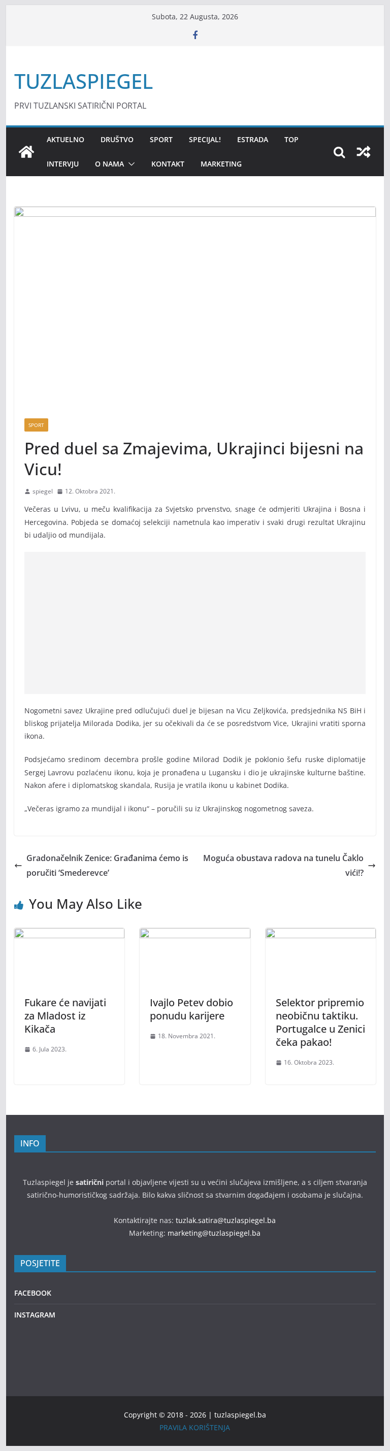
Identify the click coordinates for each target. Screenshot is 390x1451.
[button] (129, 164)
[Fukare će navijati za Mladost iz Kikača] (69, 935)
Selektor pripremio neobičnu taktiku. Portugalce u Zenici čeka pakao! (320, 1022)
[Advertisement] (195, 623)
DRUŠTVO (117, 139)
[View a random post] (363, 152)
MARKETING (221, 164)
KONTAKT (167, 164)
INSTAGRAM (34, 1315)
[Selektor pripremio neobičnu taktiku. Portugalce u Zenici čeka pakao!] (321, 935)
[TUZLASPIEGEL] (26, 152)
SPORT (161, 139)
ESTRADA (252, 139)
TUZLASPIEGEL (83, 81)
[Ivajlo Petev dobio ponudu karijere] (195, 935)
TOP (291, 139)
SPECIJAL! (205, 139)
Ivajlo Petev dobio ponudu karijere (191, 1009)
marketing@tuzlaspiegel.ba (214, 1233)
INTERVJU (63, 164)
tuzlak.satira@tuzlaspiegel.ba (226, 1220)
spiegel (42, 491)
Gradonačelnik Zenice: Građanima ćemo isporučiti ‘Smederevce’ (107, 865)
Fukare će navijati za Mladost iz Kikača (65, 1016)
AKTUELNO (65, 139)
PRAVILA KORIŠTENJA (194, 1427)
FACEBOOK (32, 1293)
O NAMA (109, 164)
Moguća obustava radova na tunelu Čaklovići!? (283, 865)
